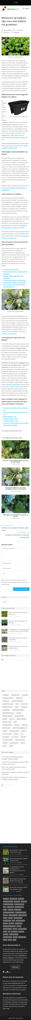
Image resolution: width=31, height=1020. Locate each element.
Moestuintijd (7, 30)
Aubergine (25, 695)
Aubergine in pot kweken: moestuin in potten (15, 515)
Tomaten (23, 737)
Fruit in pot (24, 704)
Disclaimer (22, 955)
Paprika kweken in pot (9, 416)
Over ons (15, 967)
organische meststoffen (13, 384)
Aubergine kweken (8, 698)
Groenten (6, 32)
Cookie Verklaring (8, 958)
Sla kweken (6, 737)
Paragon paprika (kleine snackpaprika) (14, 280)
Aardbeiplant (15, 695)
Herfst (17, 707)
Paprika (5, 731)
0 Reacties (16, 32)
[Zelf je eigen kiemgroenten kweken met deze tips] (4, 639)
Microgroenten (7, 725)
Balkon (6, 431)
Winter (23, 743)
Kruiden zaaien (19, 716)
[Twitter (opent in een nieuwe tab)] (15, 2)
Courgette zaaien (8, 704)
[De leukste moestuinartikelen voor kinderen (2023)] (4, 648)
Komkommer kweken (18, 710)
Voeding (5, 743)
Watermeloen (14, 743)
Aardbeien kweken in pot (10, 421)
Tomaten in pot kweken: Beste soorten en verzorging (15, 461)
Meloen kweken (21, 719)
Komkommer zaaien (8, 713)
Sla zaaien (15, 737)
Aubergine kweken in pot (10, 418)
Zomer (11, 746)
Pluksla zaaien (7, 734)
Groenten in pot (7, 707)
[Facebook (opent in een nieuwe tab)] (16, 2)
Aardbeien (6, 695)
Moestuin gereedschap (20, 728)
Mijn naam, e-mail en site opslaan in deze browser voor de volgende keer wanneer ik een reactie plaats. (15, 582)
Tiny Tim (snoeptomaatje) (10, 269)
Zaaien (4, 746)
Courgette (6, 701)
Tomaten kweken (8, 740)
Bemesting (19, 698)
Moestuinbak (6, 728)
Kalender (24, 707)
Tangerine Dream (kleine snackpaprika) (14, 282)
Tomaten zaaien (20, 740)
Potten (20, 431)
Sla (22, 734)
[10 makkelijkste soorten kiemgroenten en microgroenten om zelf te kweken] (4, 631)
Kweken (5, 719)
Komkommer (6, 710)
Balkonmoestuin (13, 431)
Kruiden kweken (7, 716)
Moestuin (24, 725)
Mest (15, 722)
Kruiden (19, 713)
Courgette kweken (17, 701)
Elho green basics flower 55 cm (12, 145)
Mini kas (17, 725)
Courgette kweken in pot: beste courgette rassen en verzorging (15, 488)
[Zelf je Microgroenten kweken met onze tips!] (4, 622)
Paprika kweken (14, 731)
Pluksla (23, 731)
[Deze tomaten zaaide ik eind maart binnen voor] (4, 614)
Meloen (12, 719)
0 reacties (18, 616)
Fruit (17, 704)
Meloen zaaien (7, 722)
